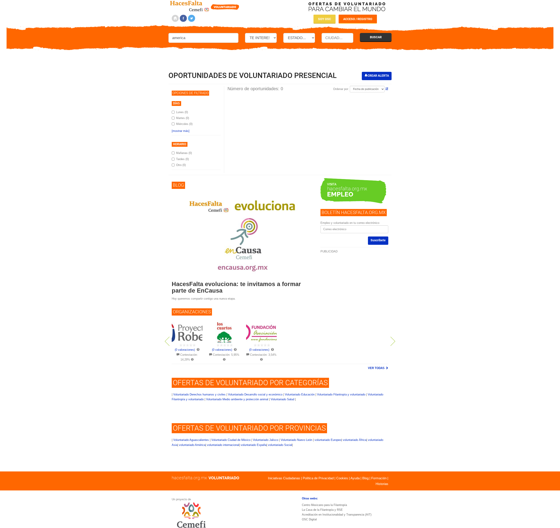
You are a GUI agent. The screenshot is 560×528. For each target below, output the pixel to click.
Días (176, 103)
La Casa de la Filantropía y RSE (322, 509)
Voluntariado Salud (282, 399)
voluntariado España (253, 445)
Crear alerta (378, 75)
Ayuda (355, 478)
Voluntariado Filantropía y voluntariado (341, 394)
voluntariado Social (280, 445)
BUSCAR (376, 37)
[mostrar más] (180, 131)
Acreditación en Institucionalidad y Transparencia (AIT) (336, 514)
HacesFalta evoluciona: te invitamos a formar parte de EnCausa (236, 287)
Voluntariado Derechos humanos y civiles (199, 394)
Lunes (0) (182, 112)
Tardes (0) (182, 159)
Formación (379, 478)
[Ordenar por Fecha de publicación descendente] (386, 89)
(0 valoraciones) (185, 349)
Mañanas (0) (184, 153)
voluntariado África (354, 440)
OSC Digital (309, 519)
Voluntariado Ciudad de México (230, 440)
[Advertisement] (280, 58)
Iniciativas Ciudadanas (284, 478)
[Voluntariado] (204, 5)
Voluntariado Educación (300, 394)
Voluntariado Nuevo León (296, 440)
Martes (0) (182, 118)
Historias (382, 484)
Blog (365, 478)
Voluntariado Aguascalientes (191, 440)
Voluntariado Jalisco (265, 440)
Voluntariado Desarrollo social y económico (255, 394)
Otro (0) (181, 165)
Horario (179, 144)
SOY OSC (324, 19)
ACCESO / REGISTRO (357, 19)
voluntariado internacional (223, 445)
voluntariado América (192, 445)
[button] (176, 345)
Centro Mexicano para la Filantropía (324, 505)
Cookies (342, 478)
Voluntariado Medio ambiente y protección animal (237, 399)
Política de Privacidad (318, 478)
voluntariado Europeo (328, 440)
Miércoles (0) (184, 124)
